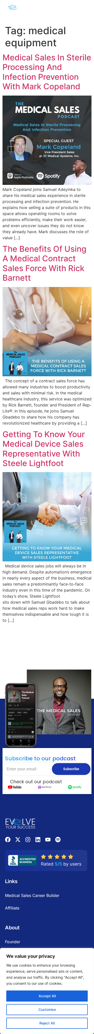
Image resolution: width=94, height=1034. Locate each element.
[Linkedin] (38, 839)
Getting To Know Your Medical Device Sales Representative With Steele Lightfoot (44, 448)
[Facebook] (8, 839)
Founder (12, 941)
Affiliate (12, 908)
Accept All (47, 996)
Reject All (47, 1023)
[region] (47, 991)
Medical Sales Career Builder (32, 895)
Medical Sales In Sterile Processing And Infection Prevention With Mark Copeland (47, 72)
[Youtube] (48, 839)
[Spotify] (58, 839)
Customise (47, 1009)
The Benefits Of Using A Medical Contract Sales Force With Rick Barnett (44, 263)
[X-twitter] (18, 839)
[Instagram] (28, 839)
